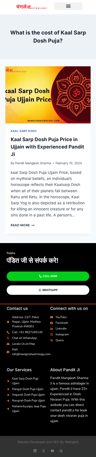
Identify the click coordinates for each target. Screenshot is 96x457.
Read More (23, 225)
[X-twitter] (43, 451)
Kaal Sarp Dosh (23, 131)
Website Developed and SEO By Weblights (48, 442)
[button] (68, 6)
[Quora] (61, 451)
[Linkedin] (35, 451)
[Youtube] (52, 451)
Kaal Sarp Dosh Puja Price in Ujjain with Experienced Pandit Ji (47, 146)
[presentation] (48, 94)
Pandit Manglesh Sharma (33, 163)
